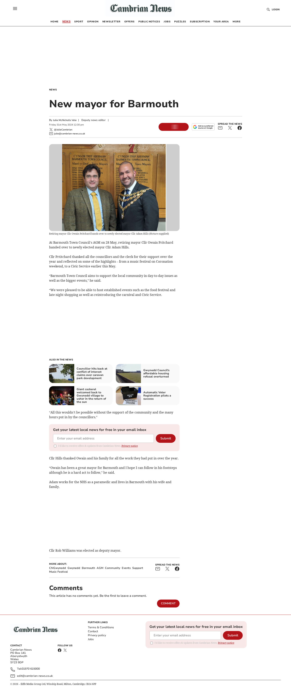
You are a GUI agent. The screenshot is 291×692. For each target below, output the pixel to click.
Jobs (91, 639)
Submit (165, 438)
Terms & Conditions (101, 627)
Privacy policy (97, 635)
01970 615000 (31, 669)
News (53, 89)
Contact (93, 631)
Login (276, 9)
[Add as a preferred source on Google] (203, 126)
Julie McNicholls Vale (65, 120)
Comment (168, 603)
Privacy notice (130, 445)
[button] (15, 8)
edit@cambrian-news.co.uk (35, 676)
